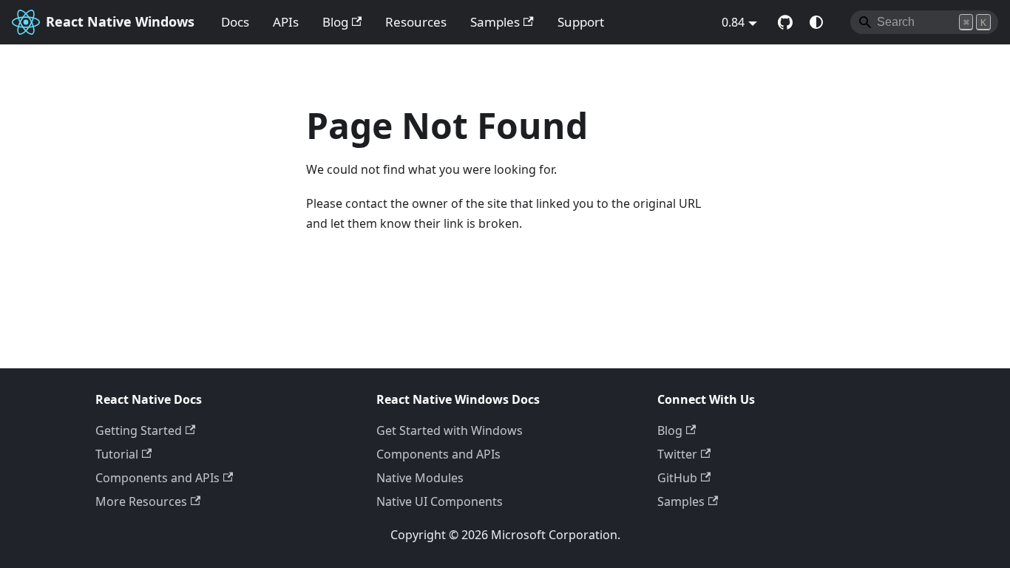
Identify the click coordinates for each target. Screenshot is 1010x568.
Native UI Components (439, 501)
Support (580, 21)
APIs (286, 21)
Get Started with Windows (449, 430)
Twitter (677, 454)
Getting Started (138, 430)
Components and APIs (157, 478)
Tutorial (116, 454)
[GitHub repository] (785, 22)
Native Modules (420, 478)
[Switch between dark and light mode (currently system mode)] (816, 22)
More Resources (141, 501)
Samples (495, 21)
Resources (416, 21)
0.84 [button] (733, 22)
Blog (335, 21)
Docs (235, 21)
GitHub (677, 478)
